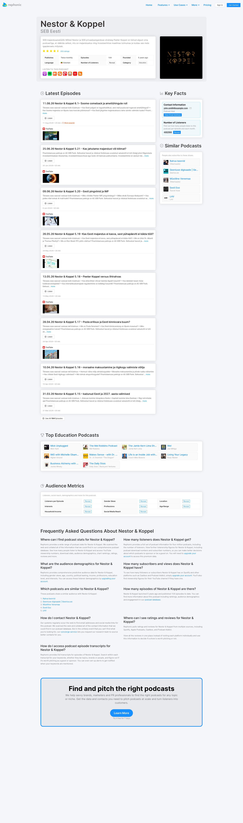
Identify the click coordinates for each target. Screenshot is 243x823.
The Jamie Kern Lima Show (142, 445)
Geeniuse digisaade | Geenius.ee (184, 169)
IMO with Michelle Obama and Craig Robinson (64, 454)
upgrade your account (182, 575)
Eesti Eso (175, 187)
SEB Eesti (50, 31)
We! (169, 445)
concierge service (69, 632)
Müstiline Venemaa (180, 178)
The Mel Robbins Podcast (103, 445)
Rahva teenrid (177, 161)
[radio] (44, 51)
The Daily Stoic (97, 463)
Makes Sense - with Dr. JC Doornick (103, 454)
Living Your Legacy (177, 454)
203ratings (64, 51)
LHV (172, 196)
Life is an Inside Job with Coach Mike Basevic (142, 454)
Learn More (121, 713)
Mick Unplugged (59, 445)
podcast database (152, 600)
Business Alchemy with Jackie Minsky (64, 463)
